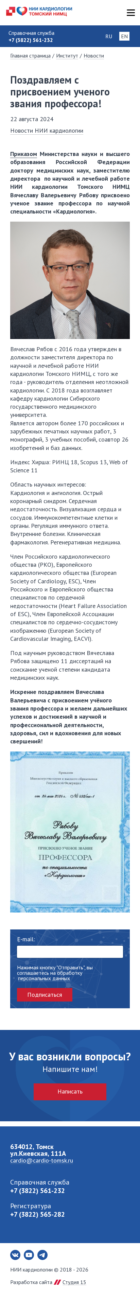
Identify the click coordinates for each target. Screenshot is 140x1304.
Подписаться (44, 994)
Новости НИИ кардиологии (46, 130)
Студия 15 (74, 1282)
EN (124, 36)
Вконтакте (15, 1255)
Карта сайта (130, 12)
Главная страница (30, 55)
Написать (70, 1091)
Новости (94, 55)
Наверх (123, 1287)
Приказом (23, 154)
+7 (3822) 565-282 (37, 1214)
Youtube (29, 1255)
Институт (67, 55)
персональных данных (44, 978)
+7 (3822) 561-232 (37, 1190)
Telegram (42, 1255)
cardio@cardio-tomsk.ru (41, 1160)
